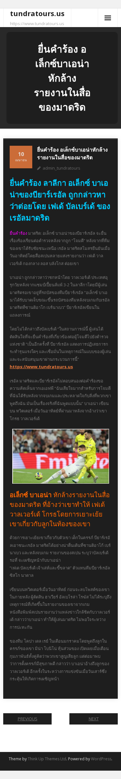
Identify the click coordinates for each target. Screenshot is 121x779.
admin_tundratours (61, 168)
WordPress (101, 759)
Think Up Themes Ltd (47, 759)
